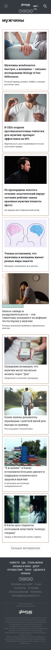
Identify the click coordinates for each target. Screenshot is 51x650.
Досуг (36, 566)
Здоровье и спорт (13, 306)
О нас (38, 584)
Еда (24, 562)
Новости (15, 562)
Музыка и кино (22, 566)
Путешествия (15, 569)
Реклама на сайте (22, 584)
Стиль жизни (35, 562)
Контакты (20, 588)
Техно (28, 569)
